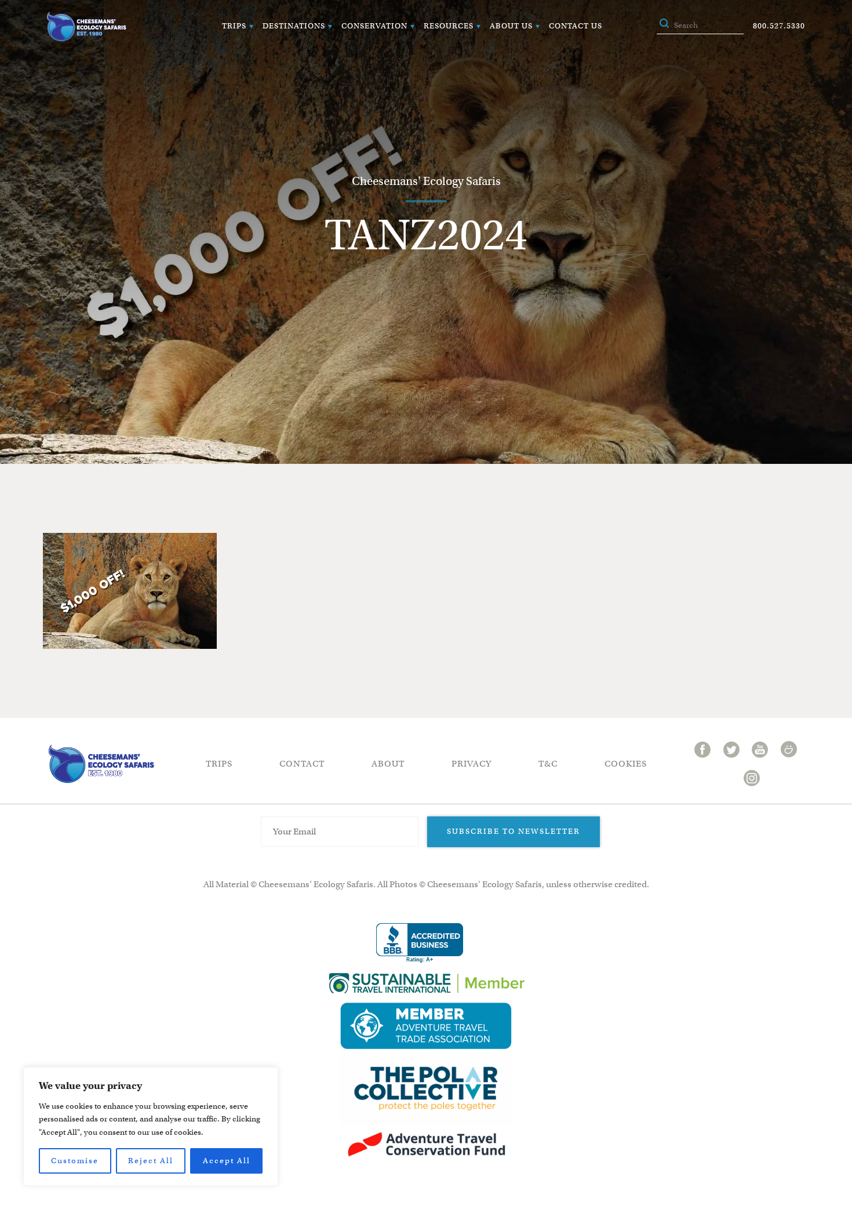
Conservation (374, 26)
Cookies (626, 763)
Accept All (226, 1161)
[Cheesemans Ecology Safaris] (86, 26)
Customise (75, 1161)
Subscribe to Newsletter (513, 831)
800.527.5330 (779, 26)
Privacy (471, 763)
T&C (548, 763)
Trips (234, 26)
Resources (449, 26)
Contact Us (575, 26)
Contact (302, 763)
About (388, 763)
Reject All (150, 1161)
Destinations (294, 26)
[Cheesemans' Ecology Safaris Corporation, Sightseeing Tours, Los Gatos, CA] (419, 943)
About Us (511, 26)
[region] (150, 1126)
